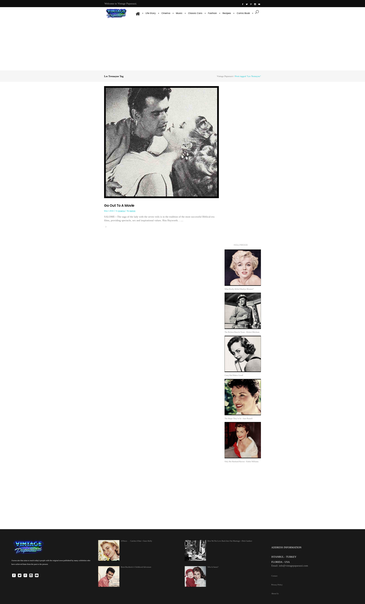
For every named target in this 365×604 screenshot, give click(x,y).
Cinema (121, 211)
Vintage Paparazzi (225, 76)
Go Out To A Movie (119, 205)
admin (132, 211)
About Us (275, 593)
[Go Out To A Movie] (161, 142)
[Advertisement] (182, 44)
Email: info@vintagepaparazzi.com (289, 565)
